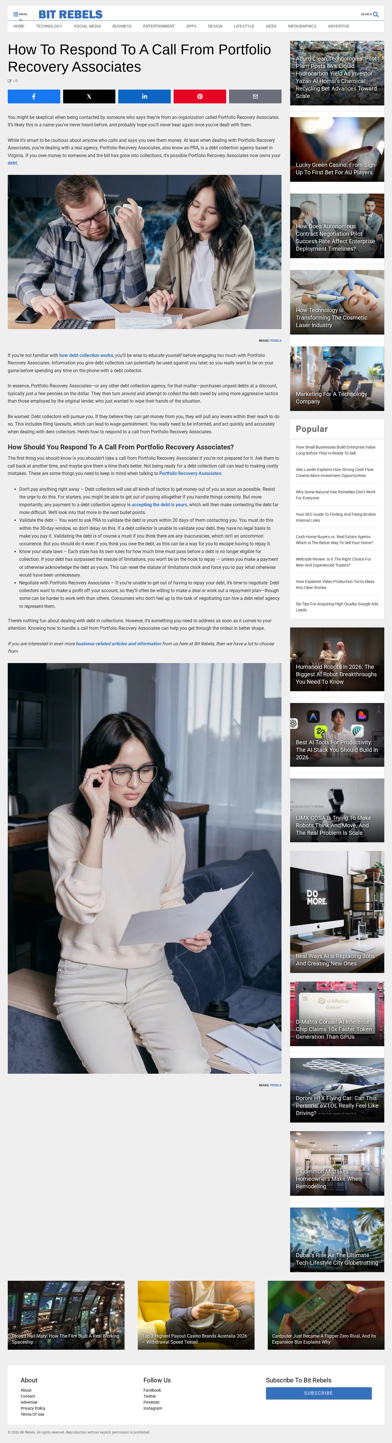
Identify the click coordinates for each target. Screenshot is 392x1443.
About (26, 1390)
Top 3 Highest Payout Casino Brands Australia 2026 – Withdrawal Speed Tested (194, 1339)
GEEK (271, 26)
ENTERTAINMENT (159, 26)
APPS (191, 26)
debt (12, 163)
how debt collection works (86, 355)
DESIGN (215, 26)
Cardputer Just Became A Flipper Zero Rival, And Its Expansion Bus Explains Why (324, 1339)
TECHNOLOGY (49, 26)
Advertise (29, 1402)
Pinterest (151, 1402)
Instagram (152, 1408)
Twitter (149, 1396)
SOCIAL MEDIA (87, 26)
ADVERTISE (339, 26)
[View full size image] (145, 252)
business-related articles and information (118, 643)
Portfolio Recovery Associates (190, 473)
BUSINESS (122, 26)
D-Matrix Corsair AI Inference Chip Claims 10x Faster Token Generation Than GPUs (334, 1029)
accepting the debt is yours (159, 504)
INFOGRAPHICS (302, 26)
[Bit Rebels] (68, 16)
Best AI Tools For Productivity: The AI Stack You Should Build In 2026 (337, 750)
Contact (28, 1396)
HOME (19, 26)
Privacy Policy (33, 1408)
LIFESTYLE (244, 26)
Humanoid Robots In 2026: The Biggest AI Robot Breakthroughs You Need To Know (336, 674)
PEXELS (276, 341)
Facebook (152, 1390)
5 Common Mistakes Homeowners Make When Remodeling (329, 1179)
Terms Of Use (32, 1414)
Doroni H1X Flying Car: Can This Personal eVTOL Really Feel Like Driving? (337, 1105)
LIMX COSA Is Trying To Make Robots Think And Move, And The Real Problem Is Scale (333, 825)
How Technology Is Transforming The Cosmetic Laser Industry (331, 318)
